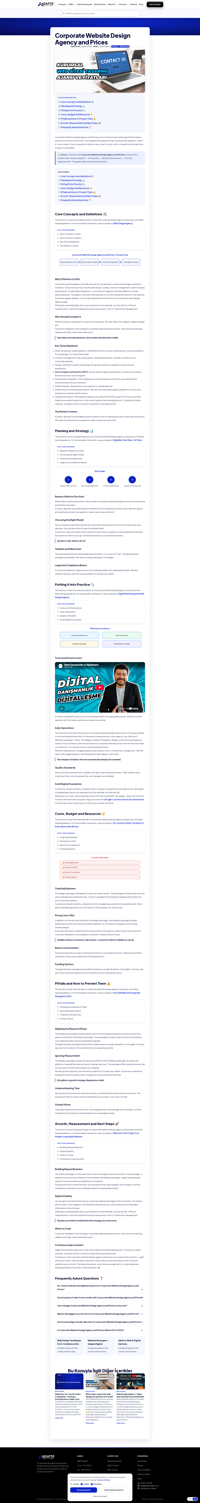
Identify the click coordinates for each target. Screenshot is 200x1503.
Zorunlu (76, 1484)
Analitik (86, 1484)
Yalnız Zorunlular (100, 1496)
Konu (78, 746)
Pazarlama (98, 1484)
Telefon (79, 736)
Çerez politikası (103, 1480)
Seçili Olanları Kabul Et (113, 1490)
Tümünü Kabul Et (84, 1490)
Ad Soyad (80, 727)
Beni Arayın (100, 763)
